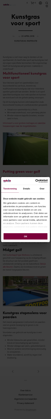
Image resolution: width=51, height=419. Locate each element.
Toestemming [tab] (10, 188)
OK (25, 236)
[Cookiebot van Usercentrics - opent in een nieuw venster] (36, 181)
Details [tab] (26, 188)
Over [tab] (42, 188)
